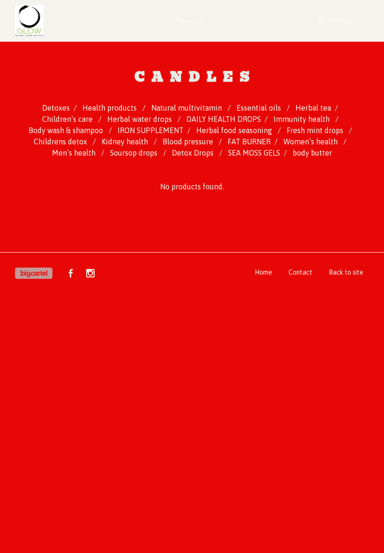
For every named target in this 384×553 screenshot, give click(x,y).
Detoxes (56, 108)
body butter (312, 153)
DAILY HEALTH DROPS (223, 119)
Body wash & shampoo (67, 130)
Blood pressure (188, 141)
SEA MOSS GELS (254, 153)
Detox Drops (193, 153)
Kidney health (126, 141)
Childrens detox (61, 141)
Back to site (346, 272)
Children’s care (68, 119)
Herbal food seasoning (235, 130)
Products (188, 20)
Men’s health (74, 153)
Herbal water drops (140, 119)
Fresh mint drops (316, 130)
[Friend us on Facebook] (71, 274)
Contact (300, 272)
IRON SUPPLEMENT (151, 130)
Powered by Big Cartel (33, 273)
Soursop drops (134, 153)
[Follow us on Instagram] (90, 274)
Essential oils (259, 108)
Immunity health (302, 119)
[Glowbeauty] (55, 20)
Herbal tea (313, 108)
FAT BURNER (249, 141)
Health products (110, 108)
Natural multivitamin (187, 108)
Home (263, 272)
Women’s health (311, 141)
